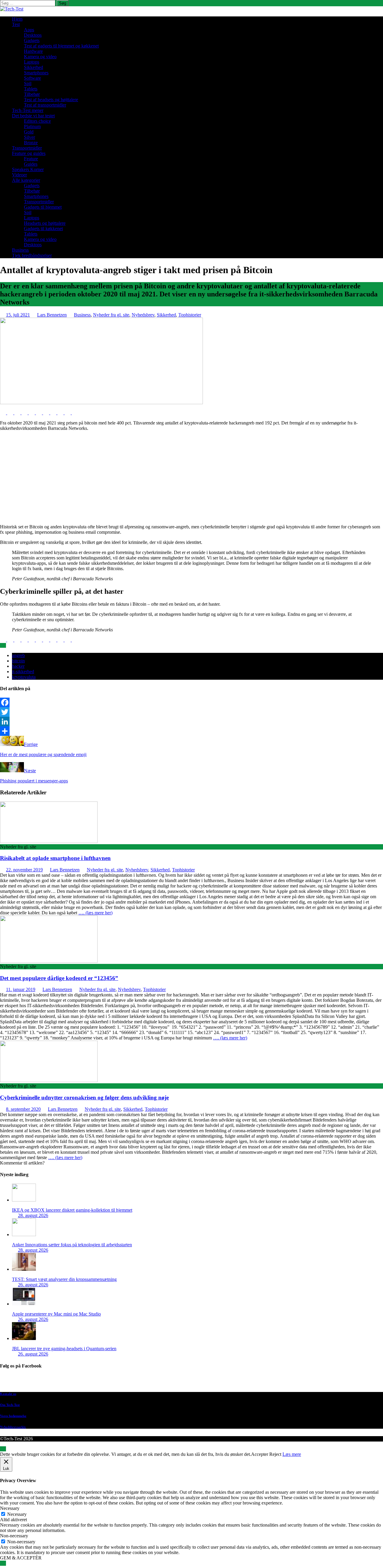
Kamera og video (40, 56)
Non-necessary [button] (14, 1535)
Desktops (33, 35)
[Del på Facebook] (3, 412)
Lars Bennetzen (52, 314)
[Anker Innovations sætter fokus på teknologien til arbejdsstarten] (24, 1234)
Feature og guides (28, 153)
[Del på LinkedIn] (18, 412)
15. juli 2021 (18, 314)
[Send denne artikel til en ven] (32, 412)
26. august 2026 (33, 1284)
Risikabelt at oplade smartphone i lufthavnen (55, 858)
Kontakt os (8, 1394)
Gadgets (31, 40)
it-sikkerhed (23, 671)
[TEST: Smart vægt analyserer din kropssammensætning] (24, 1269)
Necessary (17, 1514)
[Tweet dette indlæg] (10, 412)
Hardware (33, 51)
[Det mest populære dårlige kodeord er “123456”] (49, 961)
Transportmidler (27, 147)
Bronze (31, 142)
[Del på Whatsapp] (46, 412)
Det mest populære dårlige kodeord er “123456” (59, 978)
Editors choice (37, 121)
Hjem (17, 18)
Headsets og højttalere (45, 223)
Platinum (32, 126)
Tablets (30, 88)
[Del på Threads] (75, 412)
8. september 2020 (23, 1109)
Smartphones (36, 72)
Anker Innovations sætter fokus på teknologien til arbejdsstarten (72, 1244)
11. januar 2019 (20, 989)
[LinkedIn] (191, 721)
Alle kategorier (26, 180)
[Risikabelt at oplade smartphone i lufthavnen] (49, 841)
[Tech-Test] (11, 8)
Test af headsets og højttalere (51, 99)
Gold (29, 131)
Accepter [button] (259, 1454)
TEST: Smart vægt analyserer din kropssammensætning (64, 1279)
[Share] (191, 731)
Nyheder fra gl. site (111, 314)
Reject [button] (275, 1454)
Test (16, 24)
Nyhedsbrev (143, 314)
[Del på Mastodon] (53, 412)
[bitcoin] (101, 402)
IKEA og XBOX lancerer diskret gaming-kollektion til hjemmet (72, 1210)
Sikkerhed (33, 67)
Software (32, 78)
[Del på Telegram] (61, 412)
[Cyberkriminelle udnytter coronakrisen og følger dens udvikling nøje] (49, 1080)
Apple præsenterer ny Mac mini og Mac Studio (56, 1313)
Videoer (19, 174)
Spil (27, 83)
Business (20, 250)
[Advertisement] (191, 477)
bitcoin (18, 660)
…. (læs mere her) (95, 912)
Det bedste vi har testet (33, 115)
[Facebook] (191, 702)
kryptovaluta (24, 676)
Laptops (31, 61)
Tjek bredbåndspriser (32, 255)
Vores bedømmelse (13, 1416)
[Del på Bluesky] (68, 412)
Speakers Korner (28, 169)
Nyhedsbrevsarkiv (13, 1427)
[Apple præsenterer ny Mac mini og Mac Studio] (24, 1303)
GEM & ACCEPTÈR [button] (21, 1557)
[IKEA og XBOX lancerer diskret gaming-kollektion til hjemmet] (24, 1199)
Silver (29, 137)
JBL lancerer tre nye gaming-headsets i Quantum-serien (64, 1348)
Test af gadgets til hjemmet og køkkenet (61, 45)
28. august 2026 (33, 1215)
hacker (18, 666)
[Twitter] (191, 712)
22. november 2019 (24, 869)
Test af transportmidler (45, 104)
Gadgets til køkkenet (43, 228)
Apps (29, 29)
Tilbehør (32, 94)
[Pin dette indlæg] (25, 412)
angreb (18, 655)
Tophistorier (189, 314)
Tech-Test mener (27, 110)
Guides (30, 164)
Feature (31, 158)
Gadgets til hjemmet (43, 207)
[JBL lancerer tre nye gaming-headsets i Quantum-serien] (24, 1338)
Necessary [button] (9, 1508)
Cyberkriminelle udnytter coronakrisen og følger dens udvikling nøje (84, 1097)
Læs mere (291, 1454)
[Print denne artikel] (39, 412)
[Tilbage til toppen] (3, 1448)
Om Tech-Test (10, 1405)
